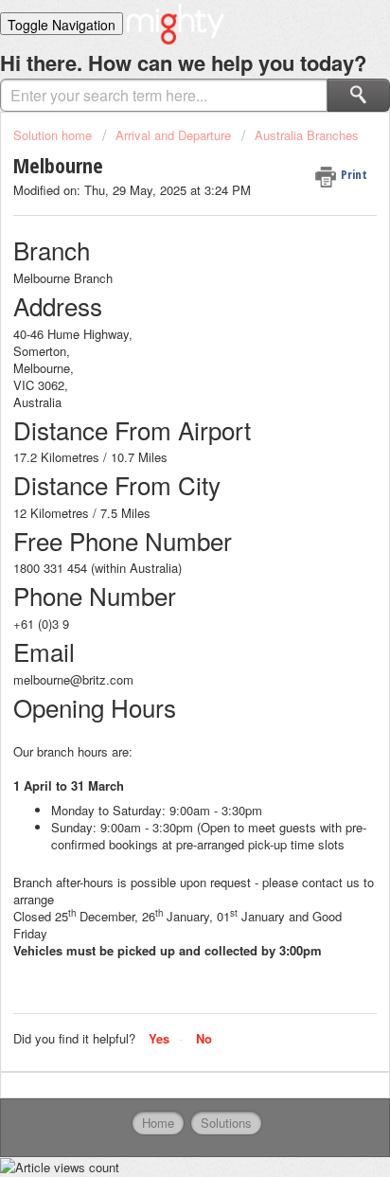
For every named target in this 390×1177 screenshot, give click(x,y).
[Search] (359, 95)
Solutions (226, 1123)
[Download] (160, 578)
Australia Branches (307, 135)
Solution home (54, 135)
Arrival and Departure (173, 135)
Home (158, 1123)
